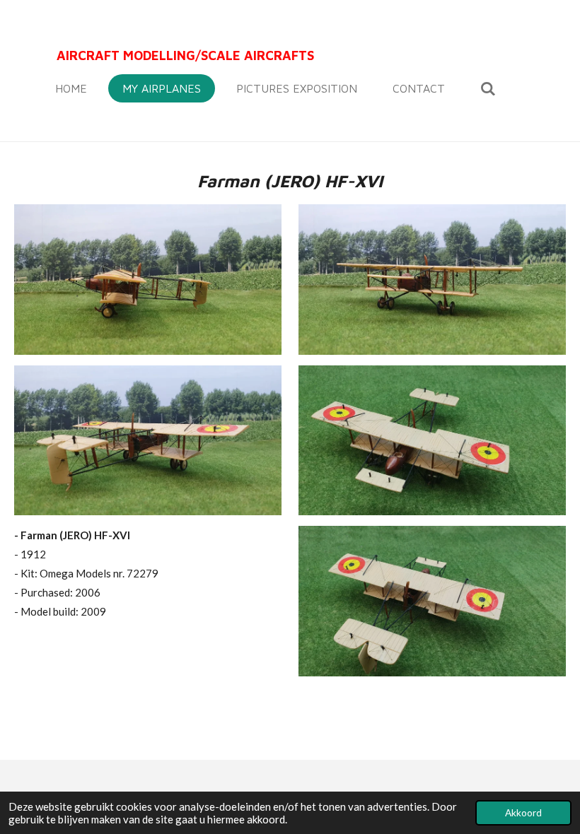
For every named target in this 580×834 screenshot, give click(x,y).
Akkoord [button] (523, 812)
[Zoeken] (488, 88)
